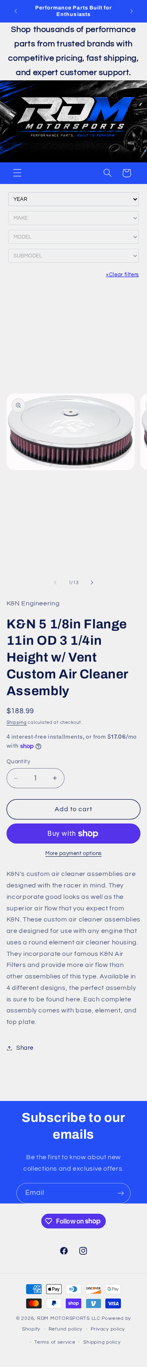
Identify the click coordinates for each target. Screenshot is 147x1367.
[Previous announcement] (15, 11)
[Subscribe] (120, 1193)
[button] (17, 173)
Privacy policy (108, 1329)
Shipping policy (101, 1342)
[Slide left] (55, 582)
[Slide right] (92, 582)
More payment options (73, 853)
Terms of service (55, 1342)
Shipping (17, 722)
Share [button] (24, 1048)
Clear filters (122, 274)
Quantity (18, 761)
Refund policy (66, 1329)
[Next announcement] (131, 11)
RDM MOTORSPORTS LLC (68, 1318)
